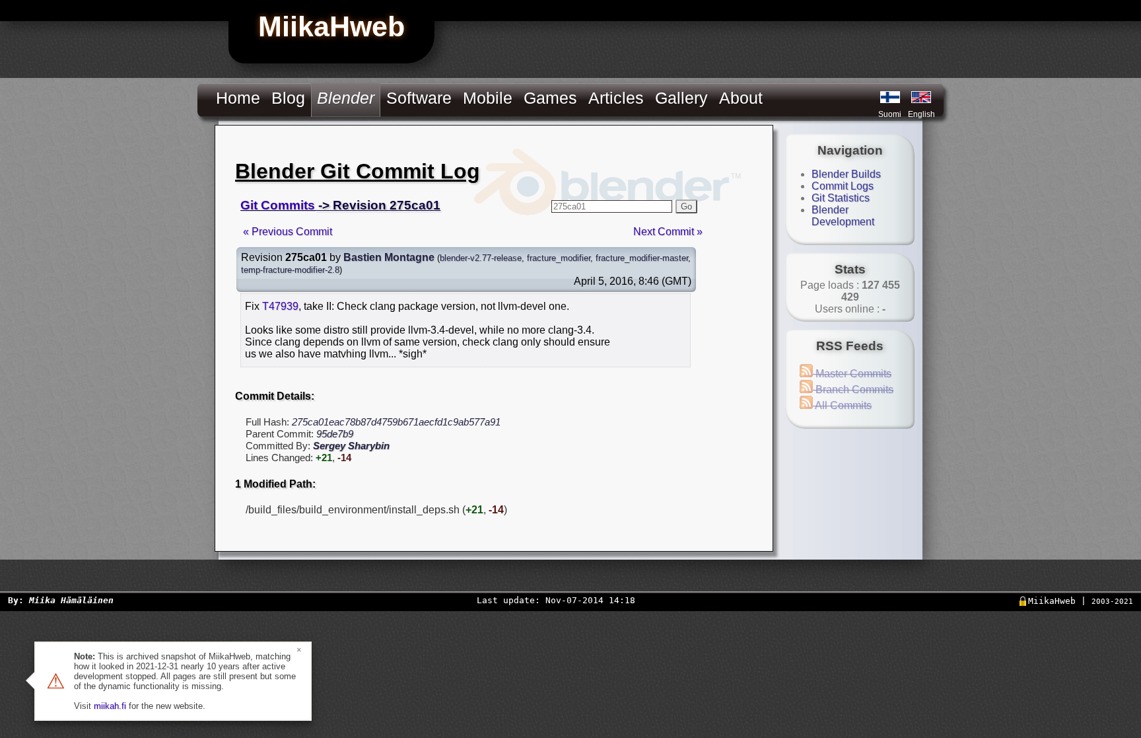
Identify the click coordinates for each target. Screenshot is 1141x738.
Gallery (681, 98)
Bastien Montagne (388, 257)
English (921, 114)
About (741, 98)
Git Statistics (841, 197)
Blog (288, 98)
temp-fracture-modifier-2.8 (290, 270)
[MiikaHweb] (921, 97)
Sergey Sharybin (351, 445)
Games (550, 98)
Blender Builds (846, 174)
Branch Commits (853, 389)
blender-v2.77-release (481, 258)
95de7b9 (334, 433)
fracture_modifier (558, 258)
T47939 (280, 306)
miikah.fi (110, 706)
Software (419, 98)
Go (686, 206)
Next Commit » (668, 231)
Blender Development (843, 215)
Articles (616, 98)
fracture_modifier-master (642, 258)
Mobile (487, 98)
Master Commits (852, 373)
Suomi (889, 114)
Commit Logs (843, 186)
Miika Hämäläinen (71, 600)
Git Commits (277, 205)
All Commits (842, 405)
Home (238, 98)
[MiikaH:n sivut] (890, 97)
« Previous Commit (287, 231)
